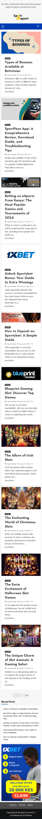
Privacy (22, 805)
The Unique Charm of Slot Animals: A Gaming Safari (19, 660)
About (30, 805)
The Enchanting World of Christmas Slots (20, 522)
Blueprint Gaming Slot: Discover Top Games (19, 393)
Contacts (13, 805)
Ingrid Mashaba (11, 75)
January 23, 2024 (24, 286)
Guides (7, 270)
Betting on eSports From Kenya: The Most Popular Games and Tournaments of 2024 (19, 206)
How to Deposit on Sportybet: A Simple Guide (21, 335)
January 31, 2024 (24, 222)
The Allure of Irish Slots (19, 457)
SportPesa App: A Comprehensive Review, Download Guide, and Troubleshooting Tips (19, 139)
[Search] (38, 26)
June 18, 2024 (23, 75)
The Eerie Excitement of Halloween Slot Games (17, 591)
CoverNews (15, 815)
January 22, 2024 (24, 344)
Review (7, 58)
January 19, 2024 (24, 464)
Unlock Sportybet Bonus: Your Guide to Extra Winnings (19, 278)
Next (26, 695)
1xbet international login (30, 4)
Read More (9, 91)
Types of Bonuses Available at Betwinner (18, 66)
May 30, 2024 (23, 154)
